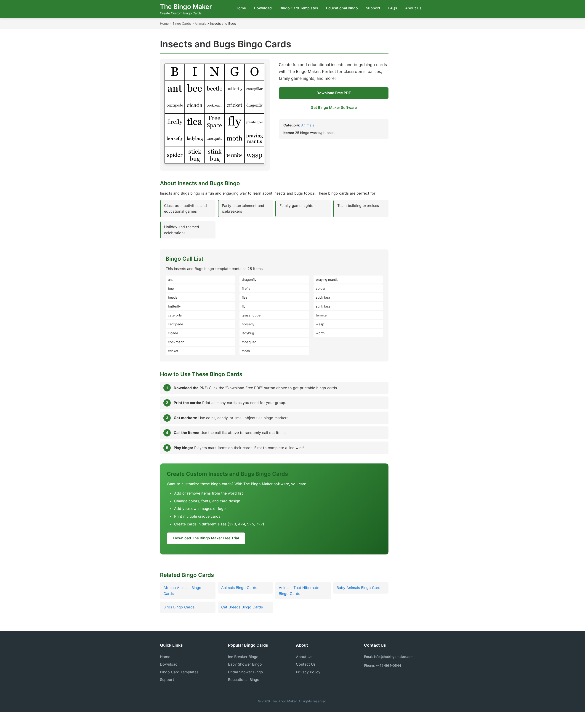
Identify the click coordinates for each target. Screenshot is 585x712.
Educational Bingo (342, 8)
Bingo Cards (182, 23)
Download (263, 8)
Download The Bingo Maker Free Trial (206, 538)
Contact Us (306, 664)
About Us (413, 8)
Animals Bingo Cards (239, 587)
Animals (200, 23)
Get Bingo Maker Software (334, 107)
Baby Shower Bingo (245, 664)
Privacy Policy (308, 672)
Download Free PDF (333, 93)
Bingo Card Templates (299, 8)
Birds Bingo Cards (178, 607)
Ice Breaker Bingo (243, 656)
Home (241, 8)
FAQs (392, 8)
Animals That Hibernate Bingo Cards (299, 590)
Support (373, 8)
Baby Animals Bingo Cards (359, 587)
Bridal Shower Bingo (245, 672)
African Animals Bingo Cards (182, 590)
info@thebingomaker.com (394, 656)
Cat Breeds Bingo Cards (242, 607)
